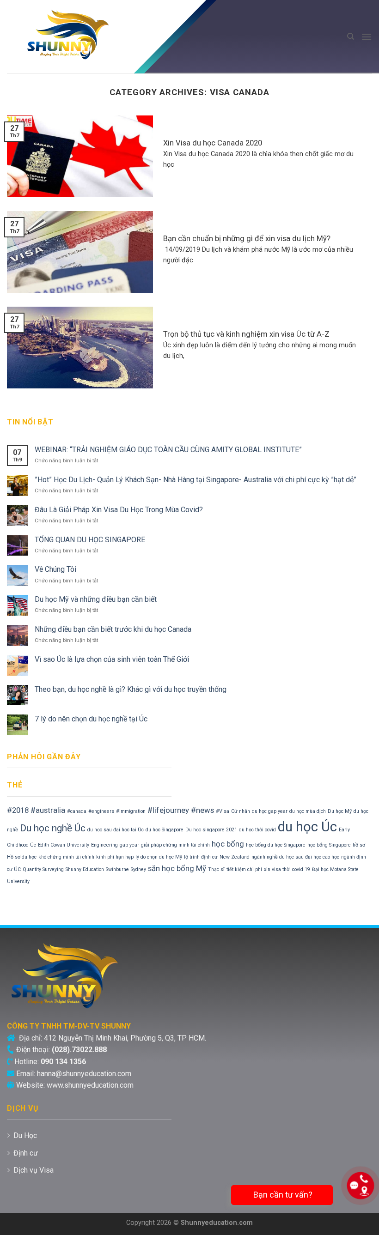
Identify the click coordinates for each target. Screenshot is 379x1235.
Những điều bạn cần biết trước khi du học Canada (113, 629)
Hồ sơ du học (22, 857)
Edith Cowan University (63, 845)
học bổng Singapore (329, 845)
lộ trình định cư (201, 857)
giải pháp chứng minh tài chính (175, 845)
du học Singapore (164, 830)
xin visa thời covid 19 (287, 869)
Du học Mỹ (340, 811)
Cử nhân (240, 811)
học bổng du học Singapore (276, 845)
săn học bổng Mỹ (177, 868)
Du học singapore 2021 (211, 830)
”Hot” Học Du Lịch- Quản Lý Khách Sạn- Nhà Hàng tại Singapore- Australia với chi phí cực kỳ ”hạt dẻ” (195, 479)
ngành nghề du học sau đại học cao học (295, 857)
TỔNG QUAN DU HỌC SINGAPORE (90, 539)
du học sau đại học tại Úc (115, 830)
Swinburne (117, 869)
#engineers (101, 811)
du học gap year (269, 811)
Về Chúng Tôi (55, 569)
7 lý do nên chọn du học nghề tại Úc (91, 718)
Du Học (25, 1135)
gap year (129, 845)
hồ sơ (359, 845)
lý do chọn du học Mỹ (158, 857)
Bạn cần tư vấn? (281, 1194)
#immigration (131, 811)
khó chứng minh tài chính (66, 857)
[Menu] (366, 36)
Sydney (138, 869)
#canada (76, 811)
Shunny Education (85, 869)
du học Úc (307, 827)
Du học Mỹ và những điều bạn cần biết (96, 599)
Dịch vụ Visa (33, 1170)
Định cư (25, 1153)
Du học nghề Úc (53, 828)
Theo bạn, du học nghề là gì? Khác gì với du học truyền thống (130, 689)
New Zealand (235, 857)
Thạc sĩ (216, 869)
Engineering (104, 845)
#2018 (18, 810)
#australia (48, 810)
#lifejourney (168, 810)
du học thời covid (257, 830)
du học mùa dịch (307, 811)
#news (202, 810)
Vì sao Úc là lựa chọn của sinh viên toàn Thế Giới (112, 659)
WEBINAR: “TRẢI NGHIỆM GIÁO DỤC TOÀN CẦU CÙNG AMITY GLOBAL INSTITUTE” (168, 449)
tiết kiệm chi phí (244, 869)
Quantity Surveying (43, 869)
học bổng (228, 843)
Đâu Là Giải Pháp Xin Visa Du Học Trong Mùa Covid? (119, 509)
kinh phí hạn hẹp (115, 857)
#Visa (222, 811)
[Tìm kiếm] (350, 36)
